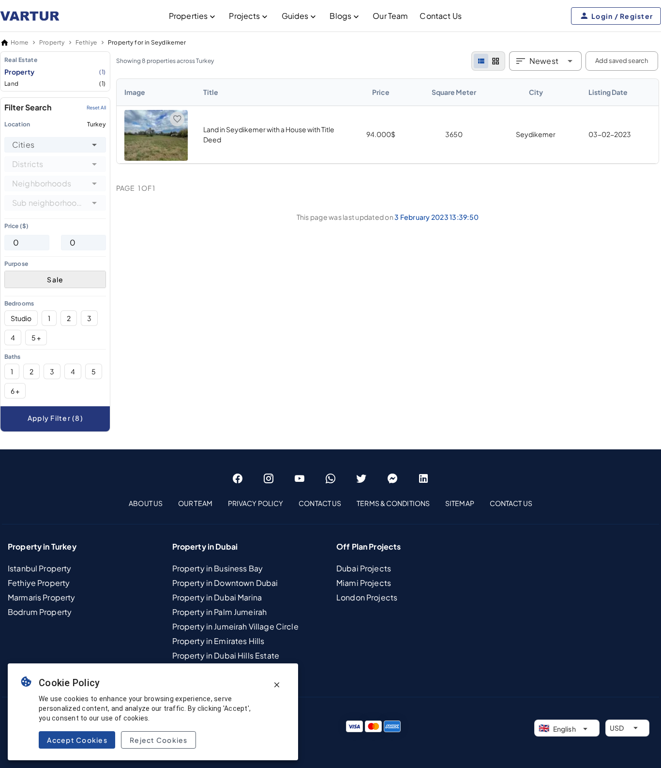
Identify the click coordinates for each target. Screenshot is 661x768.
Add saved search (621, 60)
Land (55, 83)
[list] (481, 61)
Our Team (390, 16)
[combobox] (55, 145)
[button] (94, 145)
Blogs (340, 16)
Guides (295, 16)
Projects (244, 16)
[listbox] (55, 71)
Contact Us (441, 16)
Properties (188, 16)
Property (55, 71)
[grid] (495, 61)
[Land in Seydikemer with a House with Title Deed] (156, 158)
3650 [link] (454, 134)
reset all (96, 107)
